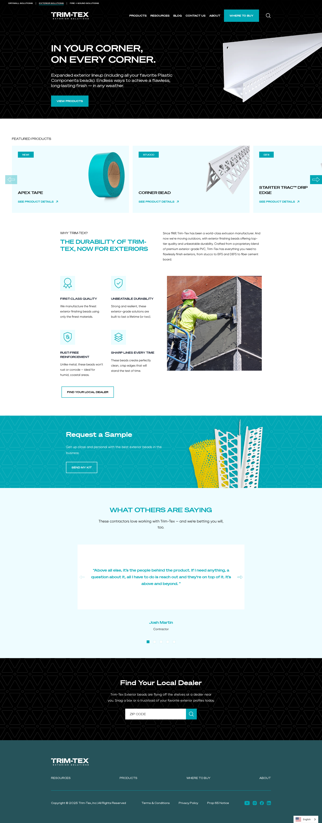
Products (138, 15)
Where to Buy (241, 15)
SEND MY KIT (82, 467)
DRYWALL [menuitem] (20, 3)
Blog (177, 15)
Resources (160, 15)
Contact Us (196, 15)
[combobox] (305, 819)
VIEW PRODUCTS (70, 101)
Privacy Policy (188, 803)
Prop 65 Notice (218, 803)
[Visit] (247, 803)
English (307, 819)
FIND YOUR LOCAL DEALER (87, 392)
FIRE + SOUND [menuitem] (84, 3)
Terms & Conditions (155, 803)
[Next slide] (316, 179)
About (214, 15)
